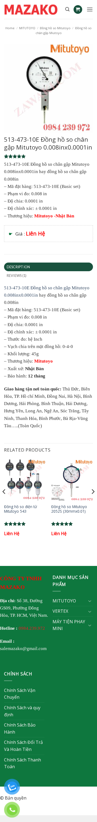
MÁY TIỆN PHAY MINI (69, 625)
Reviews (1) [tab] (17, 275)
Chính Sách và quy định (22, 711)
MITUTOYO (27, 28)
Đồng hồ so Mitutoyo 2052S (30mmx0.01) (69, 509)
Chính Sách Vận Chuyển (19, 693)
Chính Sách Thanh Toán (22, 763)
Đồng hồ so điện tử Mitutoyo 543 (20, 509)
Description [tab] (18, 267)
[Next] (92, 502)
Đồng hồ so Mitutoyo (55, 28)
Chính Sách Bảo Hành (20, 728)
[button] (67, 9)
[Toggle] (89, 601)
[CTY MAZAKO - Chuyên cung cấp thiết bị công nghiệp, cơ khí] (32, 9)
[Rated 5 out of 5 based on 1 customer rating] (48, 156)
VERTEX (60, 611)
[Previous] (4, 502)
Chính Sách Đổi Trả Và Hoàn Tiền (23, 745)
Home (10, 28)
